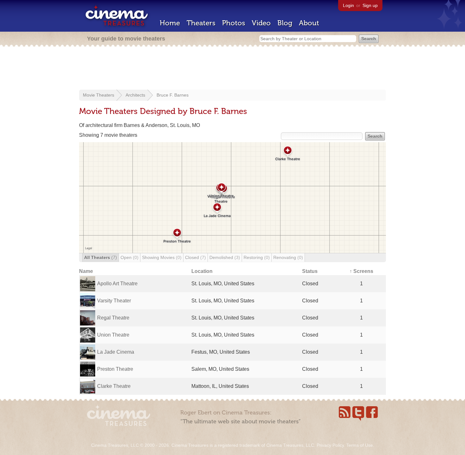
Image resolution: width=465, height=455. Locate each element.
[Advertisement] (232, 68)
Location (202, 271)
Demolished (224, 257)
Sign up (370, 5)
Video (261, 23)
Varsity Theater (114, 300)
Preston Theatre (115, 369)
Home (170, 23)
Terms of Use (359, 445)
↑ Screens (361, 271)
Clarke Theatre (114, 386)
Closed (195, 257)
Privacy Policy (330, 445)
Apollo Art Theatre (117, 283)
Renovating (288, 257)
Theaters (201, 23)
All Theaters (100, 257)
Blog (284, 23)
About (309, 23)
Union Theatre (113, 335)
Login (348, 5)
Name (86, 271)
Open (130, 257)
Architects (135, 95)
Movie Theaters (98, 95)
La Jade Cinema (115, 352)
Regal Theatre (113, 317)
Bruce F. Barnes (173, 95)
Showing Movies (162, 257)
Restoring (257, 257)
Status (310, 271)
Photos (233, 23)
